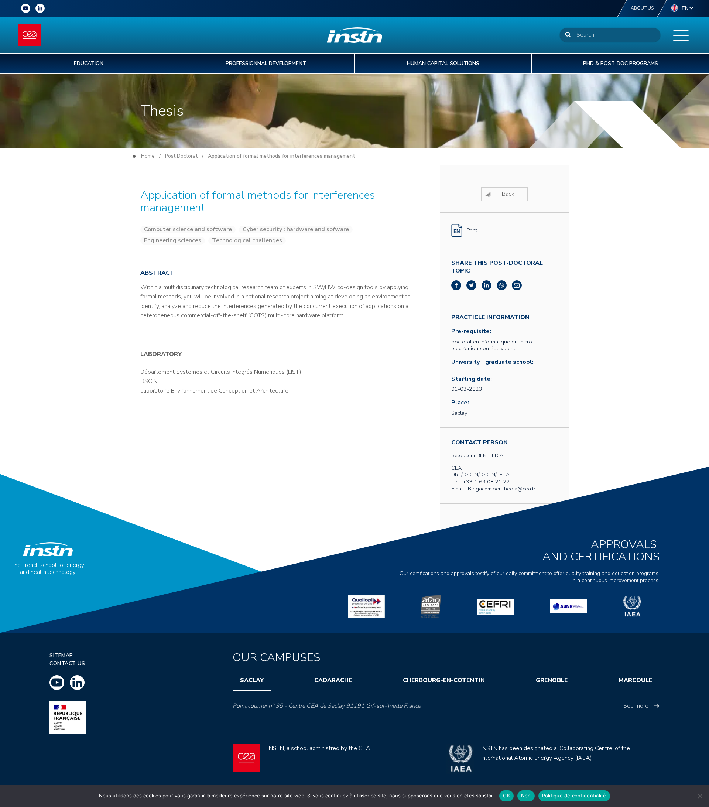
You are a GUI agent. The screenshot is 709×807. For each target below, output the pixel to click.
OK (506, 796)
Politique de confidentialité (574, 796)
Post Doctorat (181, 156)
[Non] (699, 796)
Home (148, 156)
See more (635, 706)
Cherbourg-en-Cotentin (444, 680)
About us (642, 8)
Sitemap (61, 655)
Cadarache (333, 680)
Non (526, 796)
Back (508, 194)
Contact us (67, 663)
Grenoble (552, 680)
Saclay (252, 680)
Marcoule (635, 680)
